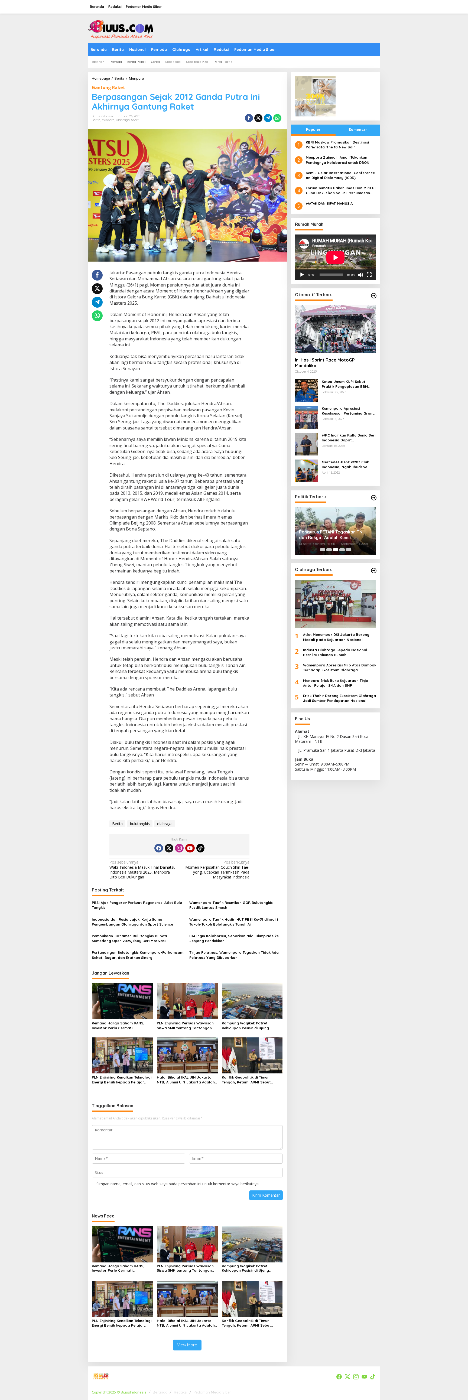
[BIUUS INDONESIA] (121, 28)
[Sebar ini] (249, 118)
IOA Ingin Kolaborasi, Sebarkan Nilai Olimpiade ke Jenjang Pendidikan (234, 938)
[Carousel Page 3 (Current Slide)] (335, 549)
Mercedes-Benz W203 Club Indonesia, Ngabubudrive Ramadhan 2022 (345, 464)
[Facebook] (158, 848)
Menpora (108, 120)
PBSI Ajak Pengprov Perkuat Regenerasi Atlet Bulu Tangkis (137, 905)
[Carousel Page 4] (342, 549)
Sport (135, 120)
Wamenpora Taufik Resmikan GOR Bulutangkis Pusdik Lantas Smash (231, 905)
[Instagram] (179, 848)
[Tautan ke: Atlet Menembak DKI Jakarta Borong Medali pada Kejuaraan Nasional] (335, 604)
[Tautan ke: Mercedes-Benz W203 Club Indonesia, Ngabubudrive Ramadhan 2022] (306, 470)
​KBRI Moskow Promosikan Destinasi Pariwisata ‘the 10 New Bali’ (337, 144)
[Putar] (302, 275)
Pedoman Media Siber (212, 1392)
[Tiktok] (200, 848)
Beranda (160, 1392)
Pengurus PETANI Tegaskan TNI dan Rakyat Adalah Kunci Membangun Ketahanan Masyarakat (331, 535)
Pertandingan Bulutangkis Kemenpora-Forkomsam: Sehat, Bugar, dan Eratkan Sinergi (138, 954)
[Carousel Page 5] (348, 549)
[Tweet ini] (258, 118)
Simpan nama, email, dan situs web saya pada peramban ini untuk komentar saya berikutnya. (177, 1183)
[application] (335, 257)
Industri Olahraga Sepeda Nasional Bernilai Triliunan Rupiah (335, 652)
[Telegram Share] (268, 118)
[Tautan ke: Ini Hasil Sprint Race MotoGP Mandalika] (335, 329)
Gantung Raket (108, 87)
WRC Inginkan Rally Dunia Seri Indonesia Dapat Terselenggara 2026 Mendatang (348, 437)
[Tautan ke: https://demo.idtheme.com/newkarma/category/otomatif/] (373, 295)
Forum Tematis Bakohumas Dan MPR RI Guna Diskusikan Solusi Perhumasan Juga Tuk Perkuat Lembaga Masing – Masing (341, 190)
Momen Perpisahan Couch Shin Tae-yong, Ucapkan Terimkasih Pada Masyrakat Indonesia (217, 870)
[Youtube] (189, 848)
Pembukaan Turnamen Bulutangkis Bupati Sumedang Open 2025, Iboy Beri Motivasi (129, 938)
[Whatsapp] (277, 118)
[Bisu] (360, 275)
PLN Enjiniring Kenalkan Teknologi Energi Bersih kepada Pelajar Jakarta (121, 1080)
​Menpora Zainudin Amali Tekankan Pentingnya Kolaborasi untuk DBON (337, 159)
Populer (313, 129)
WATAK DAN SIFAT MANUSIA (329, 203)
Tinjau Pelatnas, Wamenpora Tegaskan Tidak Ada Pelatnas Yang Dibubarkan (234, 954)
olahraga (165, 823)
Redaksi (180, 1392)
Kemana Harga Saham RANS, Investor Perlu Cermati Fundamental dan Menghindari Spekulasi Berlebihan (119, 1025)
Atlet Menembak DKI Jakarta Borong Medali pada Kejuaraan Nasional (336, 637)
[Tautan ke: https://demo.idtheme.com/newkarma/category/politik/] (373, 497)
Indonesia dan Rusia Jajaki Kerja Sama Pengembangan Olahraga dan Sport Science (132, 921)
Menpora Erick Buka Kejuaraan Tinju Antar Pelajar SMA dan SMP (335, 683)
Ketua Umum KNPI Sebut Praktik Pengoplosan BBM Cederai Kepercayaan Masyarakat (345, 384)
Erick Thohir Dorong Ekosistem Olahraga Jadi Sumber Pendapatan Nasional (339, 698)
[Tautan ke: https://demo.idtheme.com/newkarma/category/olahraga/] (373, 570)
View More (187, 1344)
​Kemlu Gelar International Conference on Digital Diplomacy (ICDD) (340, 175)
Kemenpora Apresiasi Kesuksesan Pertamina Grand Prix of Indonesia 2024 (348, 411)
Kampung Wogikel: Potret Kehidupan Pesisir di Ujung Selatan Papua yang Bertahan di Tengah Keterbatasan (251, 1025)
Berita (96, 120)
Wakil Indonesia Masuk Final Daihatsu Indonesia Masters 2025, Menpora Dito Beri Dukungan (142, 870)
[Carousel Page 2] (329, 549)
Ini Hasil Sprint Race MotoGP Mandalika (325, 362)
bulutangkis (140, 823)
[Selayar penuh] (369, 275)
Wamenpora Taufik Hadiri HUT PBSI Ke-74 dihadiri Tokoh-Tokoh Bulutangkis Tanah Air (233, 921)
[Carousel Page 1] (322, 549)
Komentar (358, 129)
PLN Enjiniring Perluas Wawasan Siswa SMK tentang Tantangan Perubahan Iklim (185, 1025)
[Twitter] (169, 848)
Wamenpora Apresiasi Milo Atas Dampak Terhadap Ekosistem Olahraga (339, 667)
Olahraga (123, 120)
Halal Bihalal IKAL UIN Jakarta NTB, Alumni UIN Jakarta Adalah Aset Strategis (186, 1080)
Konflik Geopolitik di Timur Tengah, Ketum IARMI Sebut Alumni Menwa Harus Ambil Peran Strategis (251, 1080)
